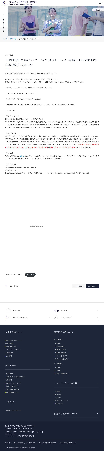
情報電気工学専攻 (60, 353)
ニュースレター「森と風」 (66, 383)
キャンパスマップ (66, 317)
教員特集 (58, 391)
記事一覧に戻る (15, 286)
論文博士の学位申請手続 (13, 410)
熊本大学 (7, 443)
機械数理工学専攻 (60, 350)
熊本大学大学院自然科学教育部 (22, 3)
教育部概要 (9, 343)
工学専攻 (58, 370)
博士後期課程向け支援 (13, 389)
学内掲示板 (16, 310)
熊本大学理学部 (18, 443)
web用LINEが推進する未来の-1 (15, 275)
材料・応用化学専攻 (61, 356)
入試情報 (9, 356)
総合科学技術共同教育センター (68, 443)
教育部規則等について (13, 392)
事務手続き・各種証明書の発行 (15, 377)
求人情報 (64, 310)
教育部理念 (9, 353)
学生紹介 (58, 398)
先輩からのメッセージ (61, 401)
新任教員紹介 (59, 404)
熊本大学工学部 (31, 443)
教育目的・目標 (11, 346)
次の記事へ (91, 286)
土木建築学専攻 (59, 346)
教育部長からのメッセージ (14, 340)
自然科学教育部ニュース (65, 413)
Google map (37, 432)
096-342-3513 (12, 434)
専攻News (58, 394)
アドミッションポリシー (13, 350)
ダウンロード (30, 275)
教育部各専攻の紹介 (12, 386)
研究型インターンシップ (20, 317)
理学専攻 (58, 343)
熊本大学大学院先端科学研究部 (47, 443)
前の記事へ (79, 286)
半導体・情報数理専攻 (61, 359)
